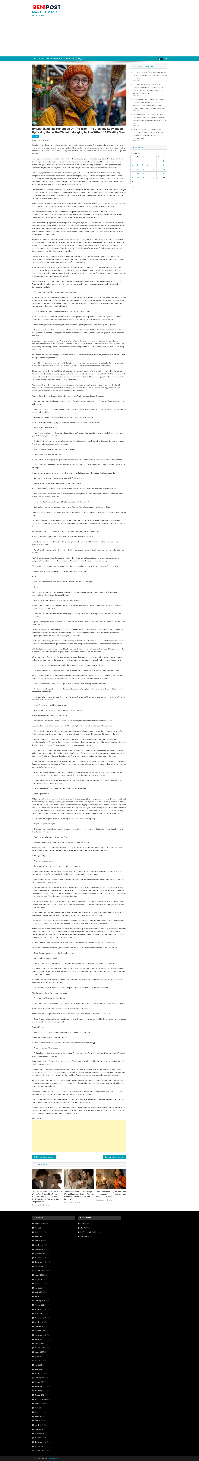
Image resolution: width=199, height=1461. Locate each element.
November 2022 (40, 1339)
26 (143, 178)
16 (164, 169)
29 (158, 178)
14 (153, 169)
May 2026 (38, 1236)
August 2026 (39, 1224)
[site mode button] (160, 59)
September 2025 (41, 1271)
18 (138, 173)
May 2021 (38, 1416)
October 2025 (40, 1266)
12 (143, 169)
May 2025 (38, 1288)
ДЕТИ (41, 59)
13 (148, 169)
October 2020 (40, 1446)
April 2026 (38, 1241)
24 (133, 178)
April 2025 (38, 1292)
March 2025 (39, 1296)
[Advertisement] (99, 39)
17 (133, 173)
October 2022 (40, 1344)
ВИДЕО (81, 59)
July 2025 (38, 1279)
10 (133, 169)
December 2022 (40, 1335)
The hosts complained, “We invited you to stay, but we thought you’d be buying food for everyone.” (111, 1194)
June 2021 (38, 1412)
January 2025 (40, 1305)
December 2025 (40, 1258)
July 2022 (38, 1356)
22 (158, 173)
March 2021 (39, 1425)
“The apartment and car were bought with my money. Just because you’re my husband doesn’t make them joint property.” (79, 1195)
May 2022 (38, 1365)
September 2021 (41, 1399)
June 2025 (38, 1283)
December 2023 (40, 1318)
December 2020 (40, 1438)
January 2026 (40, 1254)
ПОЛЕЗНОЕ (70, 59)
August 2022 (39, 1352)
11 (138, 169)
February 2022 (40, 1378)
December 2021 (40, 1386)
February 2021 (40, 1429)
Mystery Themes (53, 1458)
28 (153, 178)
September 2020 (41, 1451)
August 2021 (39, 1404)
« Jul (132, 187)
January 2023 (40, 1331)
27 (148, 178)
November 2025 (40, 1262)
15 (158, 169)
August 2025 (39, 1275)
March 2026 (39, 1245)
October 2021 (40, 1395)
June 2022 (38, 1361)
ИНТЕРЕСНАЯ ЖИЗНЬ (55, 59)
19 (143, 173)
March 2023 (39, 1322)
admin (47, 140)
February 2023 (40, 1326)
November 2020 (40, 1442)
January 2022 (40, 1382)
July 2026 (38, 1228)
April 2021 (38, 1421)
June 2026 (38, 1232)
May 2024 (38, 1314)
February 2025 (40, 1301)
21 (153, 173)
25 (138, 178)
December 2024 (40, 1309)
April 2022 (38, 1369)
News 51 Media (45, 12)
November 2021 (40, 1391)
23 (164, 173)
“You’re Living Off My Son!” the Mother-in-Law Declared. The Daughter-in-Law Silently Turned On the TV (150, 75)
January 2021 (40, 1433)
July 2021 (38, 1408)
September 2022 (41, 1348)
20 (148, 173)
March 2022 (39, 1373)
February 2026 (40, 1249)
